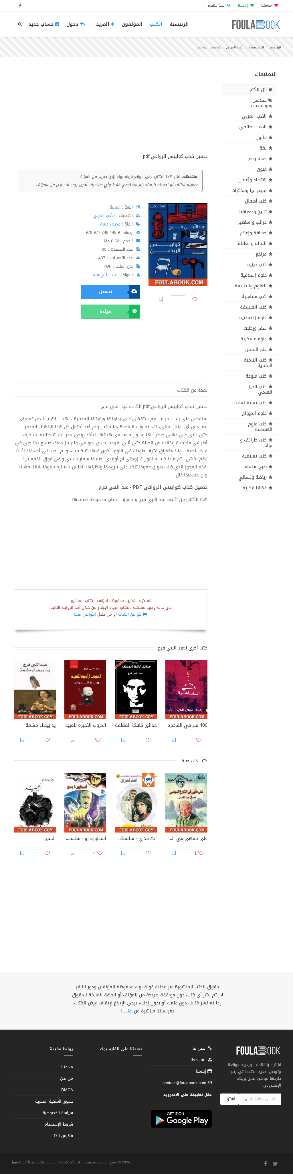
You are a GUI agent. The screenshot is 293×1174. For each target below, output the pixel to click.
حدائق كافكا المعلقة (136, 726)
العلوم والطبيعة (251, 285)
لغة (263, 148)
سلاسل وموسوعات (261, 103)
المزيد (103, 24)
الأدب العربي (235, 47)
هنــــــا (126, 1010)
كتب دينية (257, 264)
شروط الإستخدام (58, 1124)
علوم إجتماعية (253, 317)
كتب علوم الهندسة (260, 426)
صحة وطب (256, 158)
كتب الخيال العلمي (259, 389)
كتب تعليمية (254, 455)
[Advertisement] (110, 111)
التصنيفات (256, 47)
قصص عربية (110, 224)
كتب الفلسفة (253, 307)
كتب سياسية (254, 296)
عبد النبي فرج (105, 275)
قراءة (106, 311)
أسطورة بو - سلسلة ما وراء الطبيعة (85, 839)
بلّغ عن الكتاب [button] (130, 614)
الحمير (50, 839)
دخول (73, 24)
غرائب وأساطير (252, 222)
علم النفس (256, 349)
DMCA (67, 1090)
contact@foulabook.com (184, 1083)
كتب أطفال (256, 201)
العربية (115, 207)
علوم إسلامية (253, 275)
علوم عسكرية (253, 338)
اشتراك (229, 1099)
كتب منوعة (256, 376)
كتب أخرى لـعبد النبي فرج (182, 647)
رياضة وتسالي (252, 477)
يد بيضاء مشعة (40, 726)
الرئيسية (179, 24)
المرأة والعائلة (252, 243)
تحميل (105, 291)
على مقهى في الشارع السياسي (186, 839)
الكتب (156, 24)
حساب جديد (42, 24)
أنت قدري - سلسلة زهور (136, 839)
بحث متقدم (217, 5)
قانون (261, 137)
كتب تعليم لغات (251, 402)
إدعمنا (201, 1071)
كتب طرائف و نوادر (256, 442)
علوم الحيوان (254, 413)
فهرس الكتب (61, 1136)
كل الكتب (257, 89)
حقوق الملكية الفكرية (54, 1101)
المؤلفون (132, 24)
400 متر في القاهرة (187, 726)
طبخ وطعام (255, 466)
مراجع (261, 254)
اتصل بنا (200, 1049)
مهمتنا (267, 5)
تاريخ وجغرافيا (253, 211)
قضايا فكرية (255, 487)
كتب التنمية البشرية (258, 363)
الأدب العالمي (253, 126)
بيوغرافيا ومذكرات (249, 190)
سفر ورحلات (255, 328)
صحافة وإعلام (253, 232)
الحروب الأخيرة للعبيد (85, 726)
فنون (262, 169)
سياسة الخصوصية (58, 1113)
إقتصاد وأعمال (252, 179)
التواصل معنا (85, 614)
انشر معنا (199, 1060)
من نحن (66, 1078)
